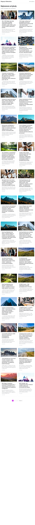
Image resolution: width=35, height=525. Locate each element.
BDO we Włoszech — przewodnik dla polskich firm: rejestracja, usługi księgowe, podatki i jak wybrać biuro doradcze (25, 361)
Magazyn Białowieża (6, 1)
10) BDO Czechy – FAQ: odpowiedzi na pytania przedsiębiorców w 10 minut (25, 285)
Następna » (20, 400)
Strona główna (31, 1)
